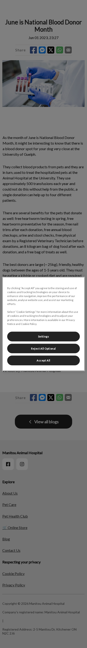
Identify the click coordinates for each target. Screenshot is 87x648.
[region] (43, 324)
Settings (43, 336)
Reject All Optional (43, 348)
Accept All (43, 360)
